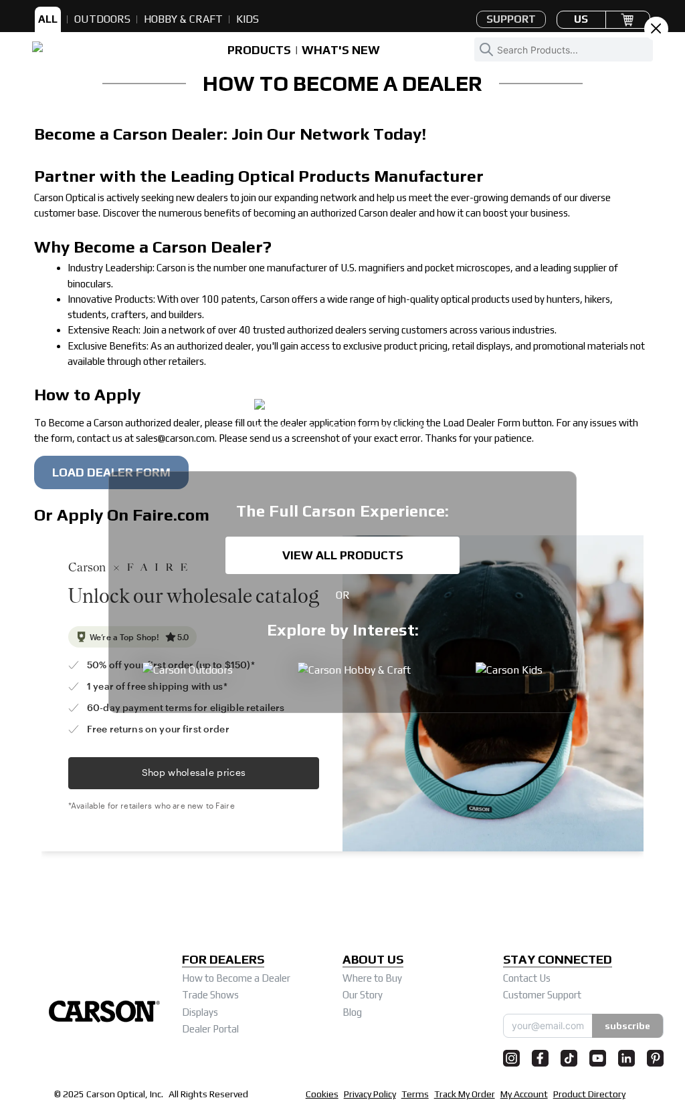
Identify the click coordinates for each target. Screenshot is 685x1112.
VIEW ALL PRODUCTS (342, 555)
